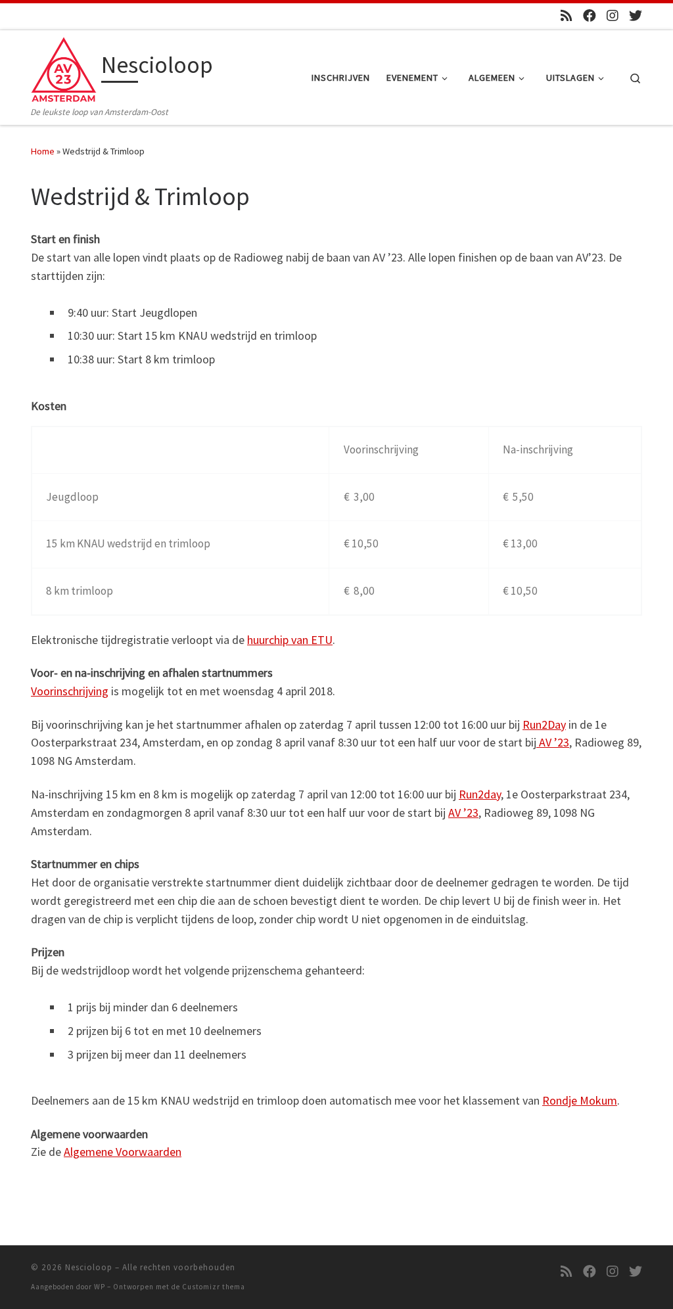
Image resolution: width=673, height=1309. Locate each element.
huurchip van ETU (290, 639)
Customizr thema (213, 1286)
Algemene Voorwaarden (122, 1151)
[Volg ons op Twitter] (635, 15)
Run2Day (544, 724)
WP (99, 1286)
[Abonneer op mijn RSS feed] (566, 15)
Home (43, 151)
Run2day (480, 794)
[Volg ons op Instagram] (612, 15)
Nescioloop (88, 1267)
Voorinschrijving (69, 691)
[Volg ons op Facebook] (589, 15)
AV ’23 (552, 742)
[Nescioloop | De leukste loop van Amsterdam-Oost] (64, 67)
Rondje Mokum (579, 1100)
